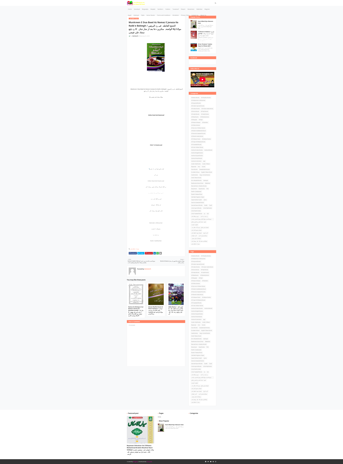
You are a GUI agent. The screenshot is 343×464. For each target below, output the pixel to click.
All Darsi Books (195, 111)
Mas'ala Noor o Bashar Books (198, 186)
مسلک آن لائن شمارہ (196, 238)
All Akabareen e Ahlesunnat (198, 100)
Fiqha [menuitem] (142, 15)
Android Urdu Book (196, 161)
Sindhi (205, 205)
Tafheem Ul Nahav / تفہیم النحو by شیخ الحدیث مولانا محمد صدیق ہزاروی (206, 33)
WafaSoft (135, 36)
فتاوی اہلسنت (194, 224)
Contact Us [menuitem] (195, 15)
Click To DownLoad (156, 145)
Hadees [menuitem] (167, 9)
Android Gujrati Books (197, 155)
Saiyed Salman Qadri (196, 200)
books (203, 166)
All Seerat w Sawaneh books (198, 133)
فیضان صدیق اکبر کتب (196, 230)
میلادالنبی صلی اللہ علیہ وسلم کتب (199, 241)
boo (199, 166)
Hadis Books (194, 175)
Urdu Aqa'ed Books (196, 208)
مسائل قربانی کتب (203, 235)
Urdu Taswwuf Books (196, 213)
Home (159, 417)
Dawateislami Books (204, 169)
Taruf (210, 205)
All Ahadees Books (206, 97)
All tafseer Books (206, 139)
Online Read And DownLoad (156, 115)
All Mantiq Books (204, 117)
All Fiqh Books (204, 111)
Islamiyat (205, 180)
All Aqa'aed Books (196, 103)
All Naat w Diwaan (195, 122)
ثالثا (208, 213)
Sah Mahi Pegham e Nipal (197, 197)
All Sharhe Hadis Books (197, 136)
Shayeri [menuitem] (183, 9)
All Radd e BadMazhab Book (198, 131)
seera (205, 200)
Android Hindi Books (196, 158)
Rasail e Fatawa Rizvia (196, 194)
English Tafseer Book (206, 172)
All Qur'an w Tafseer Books (198, 128)
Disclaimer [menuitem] (175, 15)
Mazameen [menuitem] (190, 9)
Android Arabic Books (197, 150)
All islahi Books (205, 114)
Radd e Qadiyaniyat (196, 191)
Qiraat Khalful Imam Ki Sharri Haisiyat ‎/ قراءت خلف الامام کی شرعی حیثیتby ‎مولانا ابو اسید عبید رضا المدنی (155, 310)
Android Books (208, 150)
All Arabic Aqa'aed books (197, 106)
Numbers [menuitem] (160, 9)
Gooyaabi (149, 461)
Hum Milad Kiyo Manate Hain (205, 22)
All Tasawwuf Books (196, 144)
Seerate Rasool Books (196, 205)
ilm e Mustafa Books (196, 180)
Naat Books (202, 189)
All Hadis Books (195, 114)
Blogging (135, 461)
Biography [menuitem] (145, 9)
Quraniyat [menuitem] (137, 9)
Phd (207, 189)
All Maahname (194, 117)
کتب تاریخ (205, 233)
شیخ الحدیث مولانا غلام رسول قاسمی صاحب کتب (201, 219)
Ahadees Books (195, 97)
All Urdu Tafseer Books (197, 147)
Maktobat (207, 183)
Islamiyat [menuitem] (136, 15)
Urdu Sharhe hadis (196, 211)
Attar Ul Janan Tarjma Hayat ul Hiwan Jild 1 (205, 45)
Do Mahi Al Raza (195, 172)
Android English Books (197, 153)
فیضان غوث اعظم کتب (196, 233)
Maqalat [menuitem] (152, 9)
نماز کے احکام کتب (134, 249)
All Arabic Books (195, 108)
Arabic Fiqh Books (196, 164)
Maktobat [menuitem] (199, 9)
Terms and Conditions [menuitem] (163, 15)
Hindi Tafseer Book (196, 177)
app (204, 161)
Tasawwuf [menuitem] (175, 9)
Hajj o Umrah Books (205, 175)
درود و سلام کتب (195, 216)
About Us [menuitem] (203, 15)
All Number (205, 122)
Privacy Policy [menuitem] (185, 15)
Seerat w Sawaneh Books (197, 202)
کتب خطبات (194, 235)
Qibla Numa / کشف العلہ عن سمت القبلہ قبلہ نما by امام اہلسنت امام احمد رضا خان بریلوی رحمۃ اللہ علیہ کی (175, 310)
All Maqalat (194, 119)
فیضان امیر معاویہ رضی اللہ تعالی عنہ (199, 227)
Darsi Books (194, 169)
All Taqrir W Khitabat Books (198, 142)
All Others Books (195, 125)
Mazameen (194, 189)
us (204, 213)
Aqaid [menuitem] (129, 15)
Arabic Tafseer (206, 164)
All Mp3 (201, 119)
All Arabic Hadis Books (207, 108)
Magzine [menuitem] (207, 9)
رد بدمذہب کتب (204, 216)
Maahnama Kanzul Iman (197, 183)
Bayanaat (193, 166)
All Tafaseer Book (195, 139)
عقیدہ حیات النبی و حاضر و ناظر (198, 222)
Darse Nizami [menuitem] (150, 15)
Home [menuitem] (130, 9)
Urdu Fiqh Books (207, 208)
